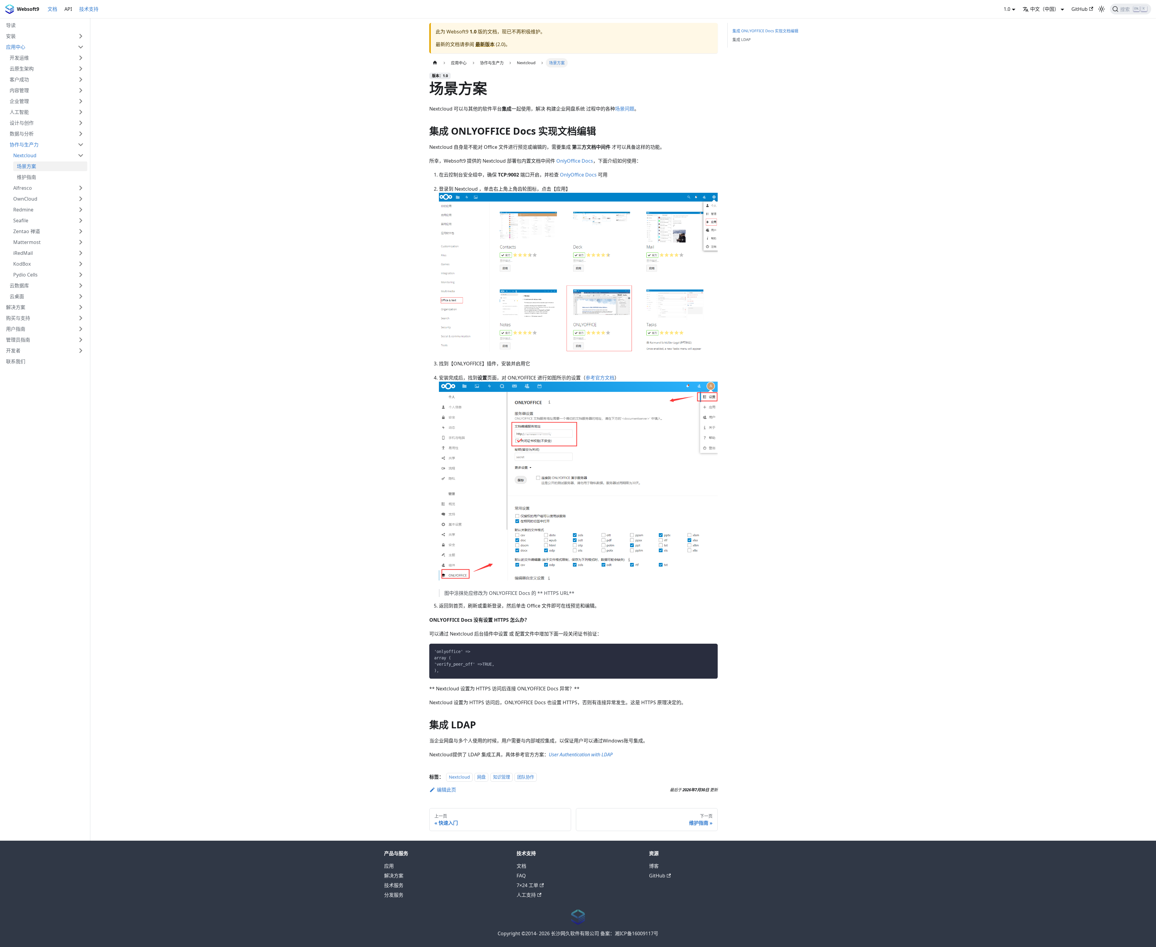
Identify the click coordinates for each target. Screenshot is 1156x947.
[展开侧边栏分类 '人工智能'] (80, 112)
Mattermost (27, 242)
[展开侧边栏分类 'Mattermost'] (80, 242)
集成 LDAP (741, 39)
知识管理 (501, 777)
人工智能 (19, 112)
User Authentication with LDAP (581, 754)
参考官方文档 (600, 377)
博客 (654, 866)
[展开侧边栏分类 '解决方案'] (80, 307)
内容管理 (19, 90)
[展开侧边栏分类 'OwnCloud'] (80, 199)
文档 (52, 9)
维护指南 (26, 177)
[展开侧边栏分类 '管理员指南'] (80, 340)
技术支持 (88, 9)
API (68, 9)
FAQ (521, 875)
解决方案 (15, 307)
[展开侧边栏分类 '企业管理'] (80, 101)
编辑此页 (446, 789)
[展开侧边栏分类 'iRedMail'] (80, 253)
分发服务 (393, 895)
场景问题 (624, 108)
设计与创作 (22, 123)
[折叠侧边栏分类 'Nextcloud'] (80, 155)
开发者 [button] (13, 350)
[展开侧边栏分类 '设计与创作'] (80, 123)
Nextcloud (24, 155)
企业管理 (19, 101)
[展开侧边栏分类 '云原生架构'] (80, 68)
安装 (11, 36)
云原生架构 (22, 68)
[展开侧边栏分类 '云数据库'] (80, 285)
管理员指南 (18, 339)
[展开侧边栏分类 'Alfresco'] (80, 188)
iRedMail (23, 253)
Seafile (20, 220)
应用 (389, 866)
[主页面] (435, 62)
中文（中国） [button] (1044, 9)
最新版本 (485, 44)
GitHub (1079, 9)
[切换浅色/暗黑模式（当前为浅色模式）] (1101, 9)
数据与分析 (22, 133)
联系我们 (15, 361)
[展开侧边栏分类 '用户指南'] (80, 329)
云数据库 (19, 285)
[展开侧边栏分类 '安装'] (80, 36)
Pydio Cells (25, 274)
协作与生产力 (24, 144)
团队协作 (525, 777)
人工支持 (526, 895)
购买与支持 (18, 318)
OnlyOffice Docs (574, 161)
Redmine (23, 209)
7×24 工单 (527, 885)
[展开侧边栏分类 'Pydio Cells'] (80, 275)
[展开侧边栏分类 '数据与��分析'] (80, 134)
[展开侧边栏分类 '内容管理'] (80, 90)
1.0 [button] (1007, 9)
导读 (11, 25)
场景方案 (26, 166)
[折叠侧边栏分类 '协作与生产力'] (80, 144)
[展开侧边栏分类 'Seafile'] (80, 220)
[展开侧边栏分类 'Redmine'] (80, 209)
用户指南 (15, 329)
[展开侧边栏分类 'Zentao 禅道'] (80, 231)
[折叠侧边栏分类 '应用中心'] (80, 47)
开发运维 (19, 58)
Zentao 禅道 (26, 231)
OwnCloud (25, 198)
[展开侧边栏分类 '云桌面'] (80, 296)
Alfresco (22, 188)
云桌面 (17, 296)
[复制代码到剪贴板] (710, 651)
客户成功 (19, 79)
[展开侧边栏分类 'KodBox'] (80, 264)
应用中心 (15, 47)
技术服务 (393, 885)
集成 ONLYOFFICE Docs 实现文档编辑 (765, 30)
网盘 (481, 777)
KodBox (22, 264)
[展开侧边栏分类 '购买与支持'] (80, 318)
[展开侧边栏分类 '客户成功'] (80, 79)
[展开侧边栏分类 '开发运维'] (80, 58)
